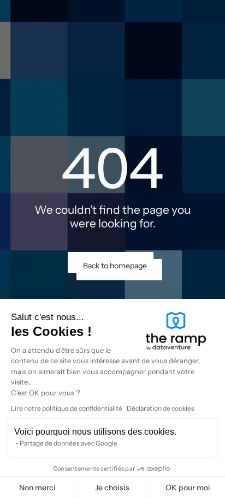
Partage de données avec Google (68, 443)
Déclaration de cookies (160, 408)
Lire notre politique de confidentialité (66, 408)
